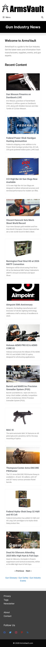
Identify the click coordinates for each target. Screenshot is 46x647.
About (7, 612)
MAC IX (10, 430)
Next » (28, 570)
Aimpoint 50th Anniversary (19, 304)
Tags (6, 600)
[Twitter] (10, 632)
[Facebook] (4, 632)
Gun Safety (23, 578)
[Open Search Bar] (42, 17)
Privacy (7, 596)
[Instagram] (16, 632)
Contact (7, 616)
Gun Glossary (11, 578)
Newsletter (9, 603)
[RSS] (28, 632)
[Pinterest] (22, 632)
